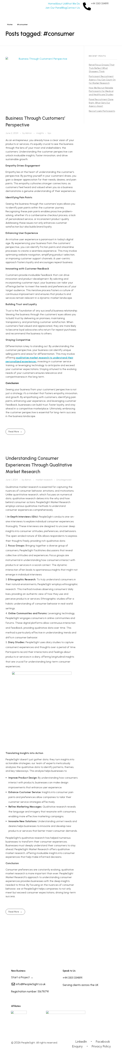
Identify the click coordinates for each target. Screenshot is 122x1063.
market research (44, 479)
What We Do (73, 3)
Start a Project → (22, 977)
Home (51, 3)
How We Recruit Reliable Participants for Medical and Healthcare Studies (101, 91)
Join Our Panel (53, 7)
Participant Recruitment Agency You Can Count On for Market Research (102, 79)
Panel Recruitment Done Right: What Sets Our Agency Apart (101, 102)
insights (40, 133)
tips (49, 133)
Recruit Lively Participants (102, 111)
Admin (28, 133)
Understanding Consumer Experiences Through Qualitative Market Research (39, 465)
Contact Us (73, 7)
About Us (60, 3)
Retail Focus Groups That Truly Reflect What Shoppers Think (102, 68)
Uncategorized (63, 479)
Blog (64, 7)
